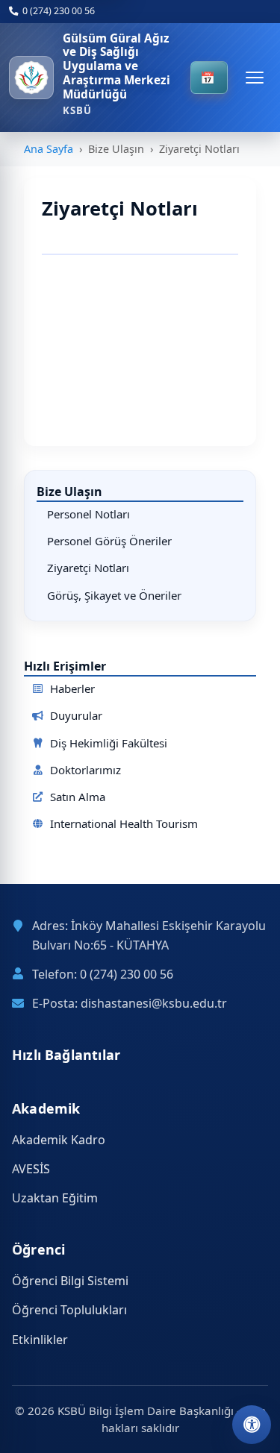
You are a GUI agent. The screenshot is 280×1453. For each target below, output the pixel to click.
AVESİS (31, 1169)
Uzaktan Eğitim (55, 1198)
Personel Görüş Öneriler (109, 540)
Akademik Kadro (58, 1140)
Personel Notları (88, 513)
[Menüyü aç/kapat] (254, 77)
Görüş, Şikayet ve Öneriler (114, 595)
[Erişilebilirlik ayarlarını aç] (251, 1424)
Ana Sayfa (48, 149)
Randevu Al (208, 77)
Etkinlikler (40, 1339)
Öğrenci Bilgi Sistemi (70, 1280)
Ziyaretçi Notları (88, 567)
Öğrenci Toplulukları (69, 1310)
